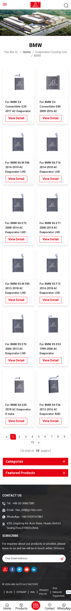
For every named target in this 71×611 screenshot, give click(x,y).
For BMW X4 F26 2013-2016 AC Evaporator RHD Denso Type (50, 409)
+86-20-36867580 (23, 503)
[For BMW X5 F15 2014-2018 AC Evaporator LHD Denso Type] (52, 263)
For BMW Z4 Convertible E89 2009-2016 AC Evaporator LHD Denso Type (50, 107)
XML (32, 592)
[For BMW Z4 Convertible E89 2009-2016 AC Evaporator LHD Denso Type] (52, 82)
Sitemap (21, 592)
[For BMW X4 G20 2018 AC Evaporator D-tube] (18, 384)
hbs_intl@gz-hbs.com (29, 510)
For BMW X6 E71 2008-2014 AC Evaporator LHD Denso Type (50, 228)
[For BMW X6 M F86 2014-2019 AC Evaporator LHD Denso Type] (18, 142)
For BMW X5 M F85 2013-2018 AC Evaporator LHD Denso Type (17, 288)
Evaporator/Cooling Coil (51, 52)
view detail (16, 118)
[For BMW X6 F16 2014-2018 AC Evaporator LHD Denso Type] (52, 142)
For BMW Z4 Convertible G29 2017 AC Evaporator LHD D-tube (18, 107)
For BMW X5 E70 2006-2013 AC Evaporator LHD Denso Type (15, 349)
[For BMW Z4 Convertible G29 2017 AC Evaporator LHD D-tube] (18, 82)
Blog (9, 592)
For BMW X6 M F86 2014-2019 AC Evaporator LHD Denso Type (17, 167)
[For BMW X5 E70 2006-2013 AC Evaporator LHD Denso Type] (18, 324)
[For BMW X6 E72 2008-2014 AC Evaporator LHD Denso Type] (18, 203)
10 (32, 442)
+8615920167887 (32, 516)
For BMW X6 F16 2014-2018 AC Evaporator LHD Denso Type (50, 167)
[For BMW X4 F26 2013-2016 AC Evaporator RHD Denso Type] (52, 384)
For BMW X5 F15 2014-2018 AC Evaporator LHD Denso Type (50, 288)
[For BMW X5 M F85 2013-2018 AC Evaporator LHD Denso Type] (18, 263)
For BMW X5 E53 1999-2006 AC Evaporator (50, 349)
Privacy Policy (44, 592)
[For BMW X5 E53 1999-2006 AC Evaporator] (52, 324)
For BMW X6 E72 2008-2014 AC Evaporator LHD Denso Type (15, 228)
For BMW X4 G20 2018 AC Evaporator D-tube (18, 409)
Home (27, 52)
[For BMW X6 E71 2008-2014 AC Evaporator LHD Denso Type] (52, 203)
